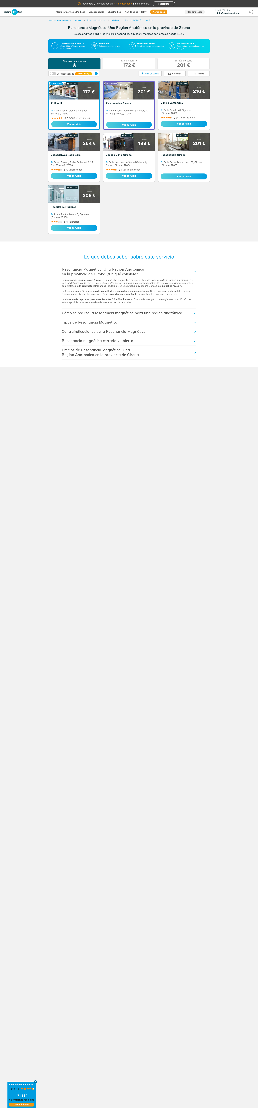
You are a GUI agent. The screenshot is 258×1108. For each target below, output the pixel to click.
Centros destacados (74, 61)
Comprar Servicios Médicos (70, 12)
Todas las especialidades (58, 20)
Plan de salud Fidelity (135, 12)
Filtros (201, 73)
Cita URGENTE (152, 73)
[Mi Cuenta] (251, 11)
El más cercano (183, 63)
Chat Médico (114, 12)
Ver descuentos (73, 73)
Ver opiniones (22, 1104)
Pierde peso (158, 12)
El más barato (129, 63)
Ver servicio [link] (74, 124)
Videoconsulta (96, 12)
